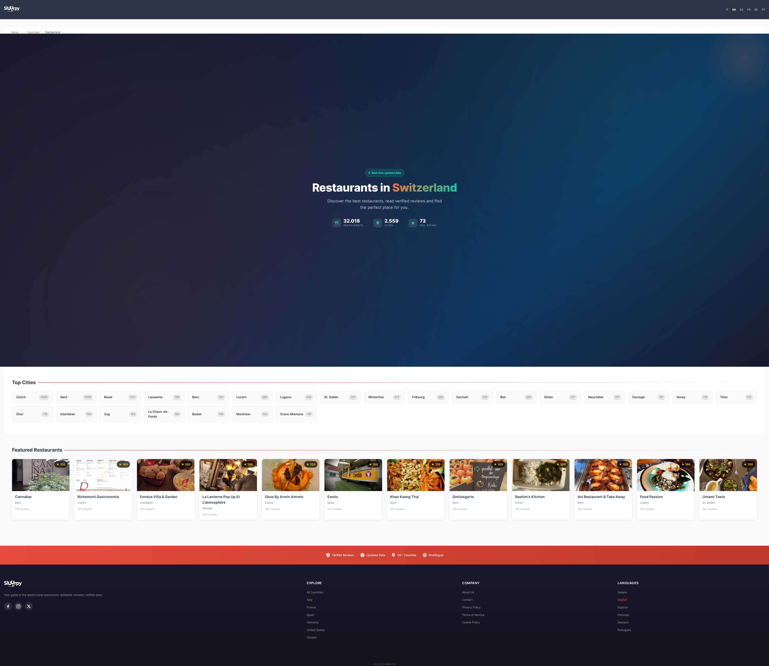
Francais (623, 615)
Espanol (623, 607)
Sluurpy (312, 637)
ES (741, 9)
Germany (313, 622)
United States (316, 630)
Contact (467, 599)
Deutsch (623, 622)
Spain (310, 615)
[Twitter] (29, 606)
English (622, 599)
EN (734, 9)
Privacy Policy (471, 607)
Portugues (624, 630)
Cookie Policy (471, 622)
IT (727, 9)
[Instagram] (18, 606)
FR (748, 9)
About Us (468, 592)
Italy (309, 599)
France (311, 607)
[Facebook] (8, 606)
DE (756, 9)
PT (763, 9)
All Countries (315, 592)
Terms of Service (473, 615)
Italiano (622, 592)
